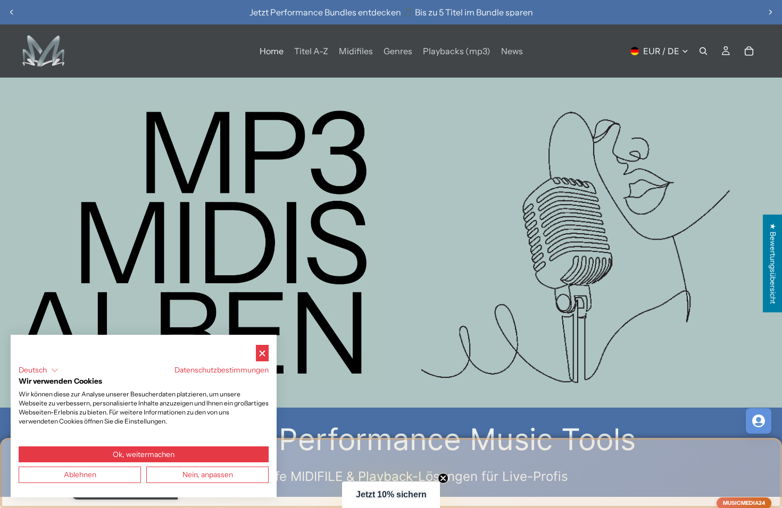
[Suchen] (703, 51)
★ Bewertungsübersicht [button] (773, 263)
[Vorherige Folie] (11, 12)
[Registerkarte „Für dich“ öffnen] (758, 421)
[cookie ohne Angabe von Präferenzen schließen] (262, 353)
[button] (391, 494)
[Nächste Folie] (770, 12)
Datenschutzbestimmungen (221, 370)
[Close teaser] (443, 478)
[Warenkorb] (749, 51)
